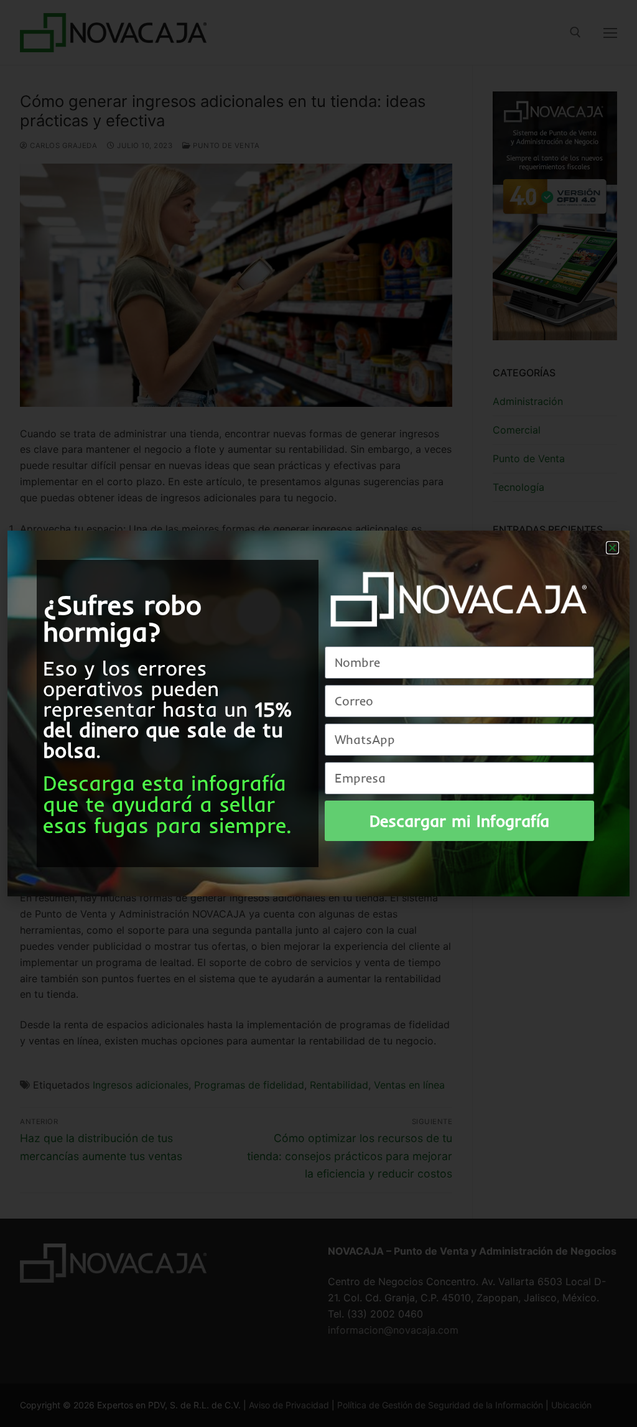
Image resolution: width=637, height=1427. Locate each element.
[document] (318, 713)
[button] (612, 547)
